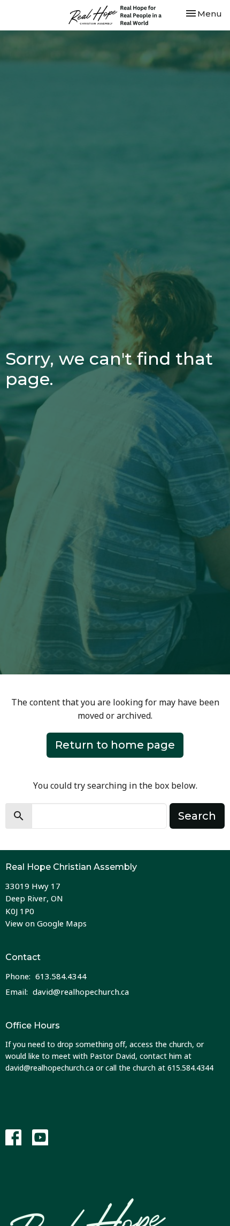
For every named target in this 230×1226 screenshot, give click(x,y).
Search (197, 816)
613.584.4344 (61, 976)
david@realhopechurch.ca (81, 991)
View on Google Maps (46, 923)
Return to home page (115, 744)
